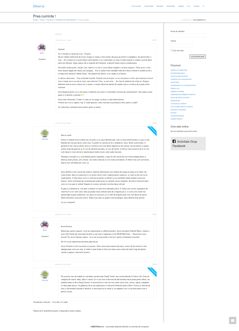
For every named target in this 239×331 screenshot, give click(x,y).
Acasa (35, 20)
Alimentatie (171, 6)
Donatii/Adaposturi (178, 73)
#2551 (155, 40)
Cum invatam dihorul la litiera (182, 106)
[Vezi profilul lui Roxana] (45, 133)
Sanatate (159, 6)
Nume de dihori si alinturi (180, 97)
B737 (42, 53)
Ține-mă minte (178, 50)
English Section (176, 118)
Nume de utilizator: (178, 31)
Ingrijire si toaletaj (177, 91)
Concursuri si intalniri (179, 103)
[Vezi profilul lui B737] (42, 47)
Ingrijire (181, 6)
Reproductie (175, 100)
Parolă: (173, 41)
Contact (196, 6)
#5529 (155, 264)
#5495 (155, 123)
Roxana (45, 139)
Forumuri (50, 20)
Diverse (173, 112)
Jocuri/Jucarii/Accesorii (179, 76)
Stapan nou (175, 88)
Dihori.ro (38, 6)
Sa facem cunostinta (178, 109)
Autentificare (197, 56)
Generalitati (148, 6)
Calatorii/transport (177, 115)
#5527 (155, 214)
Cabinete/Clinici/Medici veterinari (183, 94)
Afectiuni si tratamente (179, 70)
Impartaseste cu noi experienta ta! (183, 85)
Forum (42, 20)
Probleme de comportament (66, 20)
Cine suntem (136, 6)
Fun (188, 6)
